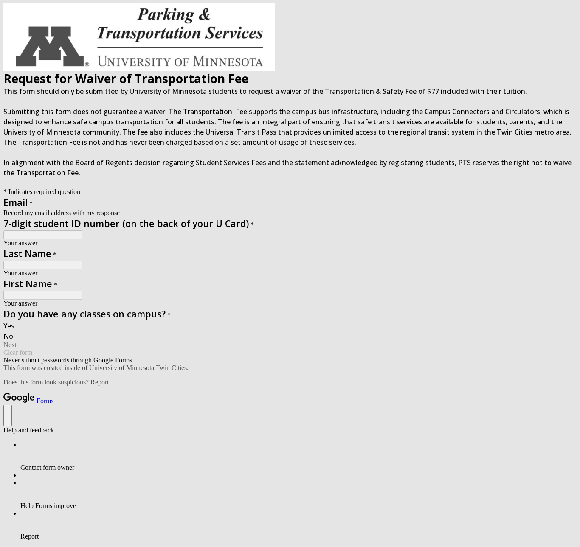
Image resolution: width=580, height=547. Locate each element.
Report (99, 382)
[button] (290, 345)
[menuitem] (298, 456)
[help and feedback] (7, 415)
